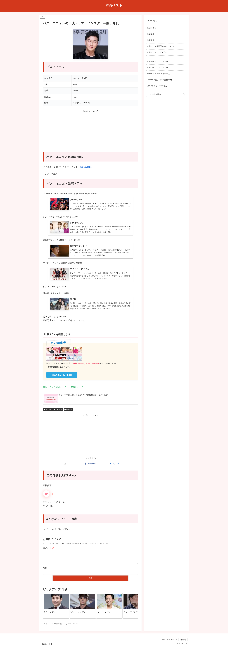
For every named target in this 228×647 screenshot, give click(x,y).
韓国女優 (150, 40)
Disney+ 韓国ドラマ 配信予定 (159, 79)
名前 (45, 568)
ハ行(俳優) (59, 409)
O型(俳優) (49, 409)
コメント (48, 548)
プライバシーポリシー (169, 640)
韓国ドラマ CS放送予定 (157, 52)
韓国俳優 (69, 409)
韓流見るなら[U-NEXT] (62, 375)
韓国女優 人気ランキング (157, 67)
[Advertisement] (90, 132)
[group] (56, 605)
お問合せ (183, 640)
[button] (134, 606)
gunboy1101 (86, 167)
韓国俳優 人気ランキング (157, 61)
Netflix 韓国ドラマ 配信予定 (158, 73)
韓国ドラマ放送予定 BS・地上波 (161, 46)
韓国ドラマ (151, 28)
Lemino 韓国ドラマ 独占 (157, 86)
